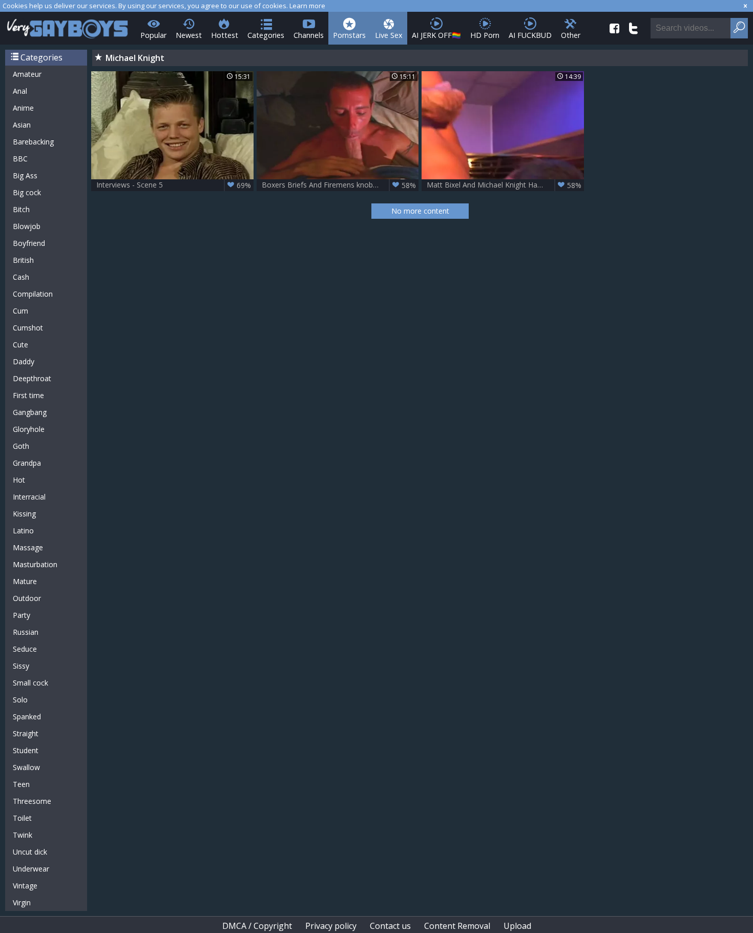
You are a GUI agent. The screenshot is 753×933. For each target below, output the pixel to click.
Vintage (25, 885)
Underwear (31, 869)
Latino (23, 530)
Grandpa (27, 463)
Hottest (224, 35)
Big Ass (25, 175)
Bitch (21, 209)
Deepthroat (32, 378)
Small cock (30, 683)
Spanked (27, 716)
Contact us (390, 926)
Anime (23, 108)
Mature (25, 581)
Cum (20, 311)
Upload (517, 926)
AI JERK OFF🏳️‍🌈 (436, 35)
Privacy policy (331, 926)
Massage (28, 547)
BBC (20, 158)
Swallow (26, 767)
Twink (22, 835)
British (23, 260)
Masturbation (35, 564)
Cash (21, 277)
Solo (20, 699)
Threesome (32, 801)
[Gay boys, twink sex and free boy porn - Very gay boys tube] (68, 25)
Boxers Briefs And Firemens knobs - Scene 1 (339, 185)
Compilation (33, 294)
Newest (189, 35)
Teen (21, 784)
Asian (22, 125)
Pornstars (349, 35)
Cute (20, 344)
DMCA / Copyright (257, 926)
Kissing (24, 514)
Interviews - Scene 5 (173, 185)
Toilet (22, 818)
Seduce (25, 649)
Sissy (21, 666)
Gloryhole (29, 429)
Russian (25, 632)
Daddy (23, 361)
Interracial (29, 497)
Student (25, 750)
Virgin (22, 902)
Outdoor (27, 598)
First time (28, 395)
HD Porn (484, 35)
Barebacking (33, 142)
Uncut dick (30, 852)
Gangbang (30, 412)
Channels (309, 35)
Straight (25, 733)
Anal (20, 91)
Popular (153, 35)
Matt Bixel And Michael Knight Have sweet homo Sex (505, 185)
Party (21, 615)
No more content (420, 211)
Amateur (27, 74)
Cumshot (28, 328)
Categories (265, 35)
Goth (21, 446)
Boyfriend (29, 243)
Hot (19, 480)
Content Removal (457, 926)
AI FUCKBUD (530, 35)
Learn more (307, 5)
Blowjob (26, 226)
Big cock (27, 192)
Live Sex (389, 35)
